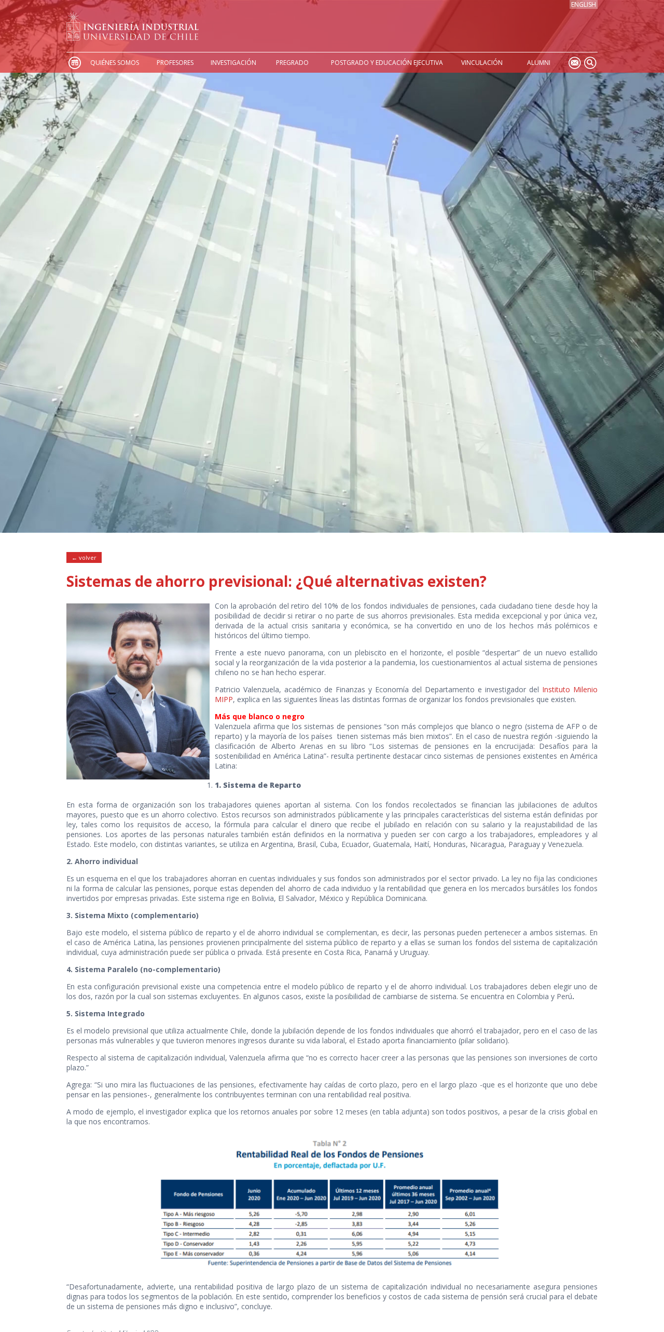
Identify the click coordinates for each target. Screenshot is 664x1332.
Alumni (538, 62)
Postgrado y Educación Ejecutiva (387, 62)
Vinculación (482, 62)
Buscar (590, 62)
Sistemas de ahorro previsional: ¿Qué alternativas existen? (276, 581)
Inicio (74, 62)
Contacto (574, 62)
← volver (84, 557)
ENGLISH (583, 4)
